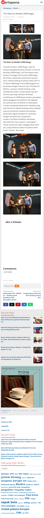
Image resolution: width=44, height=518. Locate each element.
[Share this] (5, 304)
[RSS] (17, 286)
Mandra (20, 484)
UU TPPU (25, 513)
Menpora (29, 484)
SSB (39, 503)
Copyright (34, 410)
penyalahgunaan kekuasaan (27, 492)
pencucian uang (14, 487)
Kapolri (24, 477)
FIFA (16, 474)
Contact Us (4, 412)
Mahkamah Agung (8, 484)
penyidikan (4, 495)
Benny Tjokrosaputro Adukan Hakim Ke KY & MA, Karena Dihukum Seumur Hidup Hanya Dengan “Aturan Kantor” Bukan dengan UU (22, 456)
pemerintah (4, 487)
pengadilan (7, 489)
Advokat (5, 474)
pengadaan (25, 487)
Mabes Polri (32, 481)
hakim (26, 474)
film (20, 474)
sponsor (34, 503)
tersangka (21, 506)
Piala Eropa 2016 (7, 499)
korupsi (17, 480)
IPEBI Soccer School (35, 474)
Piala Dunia (32, 495)
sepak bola (9, 502)
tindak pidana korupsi (15, 509)
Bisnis (16, 8)
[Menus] (41, 2)
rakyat (33, 499)
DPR (12, 474)
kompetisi (6, 480)
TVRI (18, 512)
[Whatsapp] (30, 304)
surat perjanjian (8, 506)
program (21, 498)
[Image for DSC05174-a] (28, 28)
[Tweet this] (11, 304)
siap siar (20, 503)
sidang (27, 502)
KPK (25, 481)
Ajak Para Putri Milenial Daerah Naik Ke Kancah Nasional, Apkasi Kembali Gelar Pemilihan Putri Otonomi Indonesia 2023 (22, 442)
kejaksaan (30, 477)
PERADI (11, 495)
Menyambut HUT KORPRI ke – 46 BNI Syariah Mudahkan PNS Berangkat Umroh (12, 295)
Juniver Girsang (11, 477)
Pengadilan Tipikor (23, 490)
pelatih (36, 484)
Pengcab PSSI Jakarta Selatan (9, 492)
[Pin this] (18, 304)
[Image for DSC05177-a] (15, 28)
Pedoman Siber (24, 410)
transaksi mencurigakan (8, 513)
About (15, 410)
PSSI (27, 498)
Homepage (7, 8)
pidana (16, 498)
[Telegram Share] (24, 304)
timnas (27, 506)
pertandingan (20, 495)
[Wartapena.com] (10, 2)
